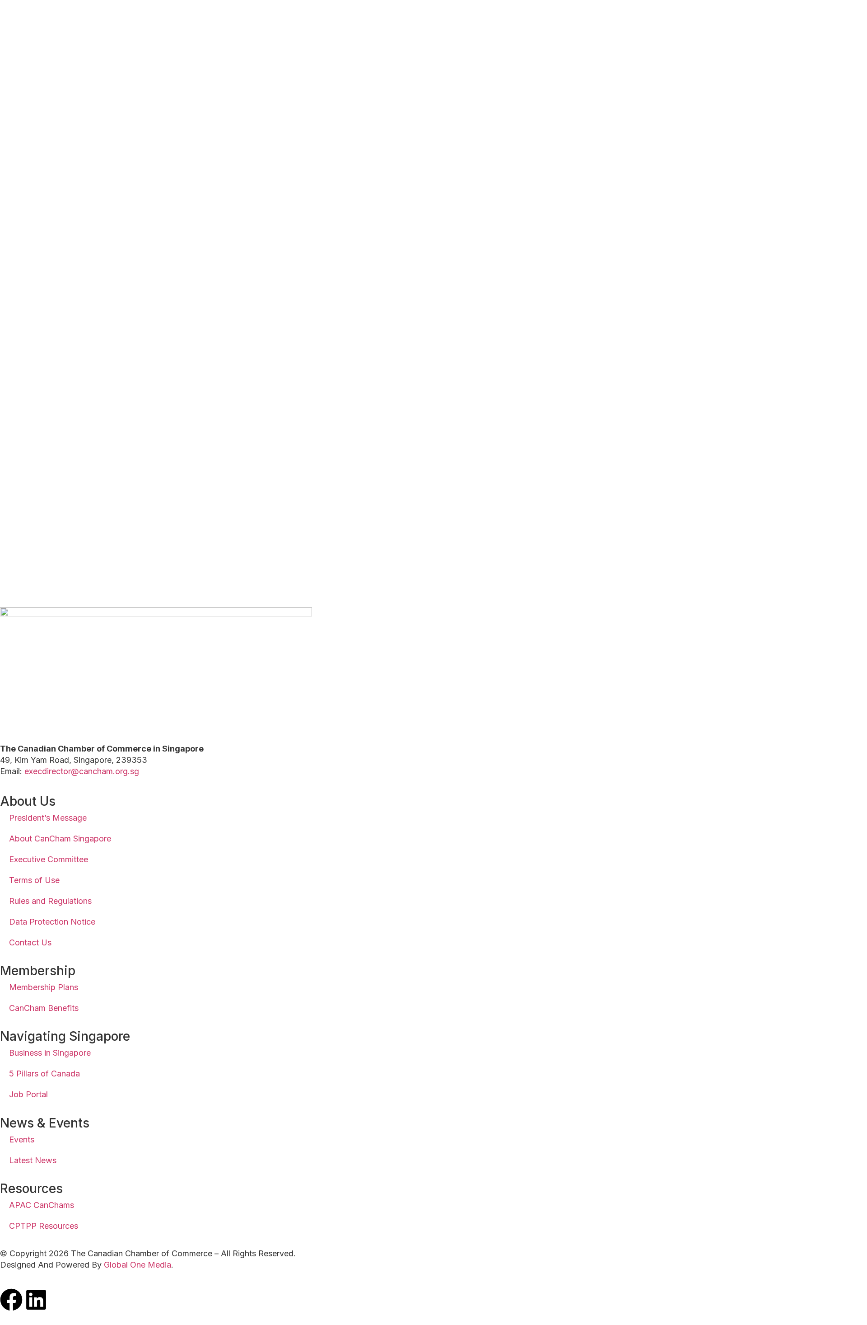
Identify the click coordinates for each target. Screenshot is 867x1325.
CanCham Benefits (44, 1008)
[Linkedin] (36, 1299)
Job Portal (28, 1094)
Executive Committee (48, 859)
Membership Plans (43, 987)
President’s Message (48, 817)
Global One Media (137, 1264)
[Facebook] (11, 1299)
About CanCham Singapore (60, 838)
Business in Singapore (50, 1052)
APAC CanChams (41, 1205)
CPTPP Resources (43, 1226)
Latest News (32, 1160)
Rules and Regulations (50, 901)
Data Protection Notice (52, 921)
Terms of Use (34, 880)
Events (21, 1139)
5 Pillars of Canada (44, 1073)
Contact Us (30, 942)
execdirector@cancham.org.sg (81, 771)
